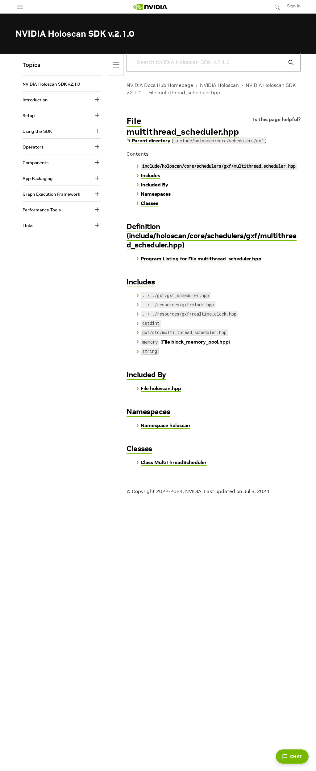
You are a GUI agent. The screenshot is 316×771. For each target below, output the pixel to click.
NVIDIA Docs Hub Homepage (160, 85)
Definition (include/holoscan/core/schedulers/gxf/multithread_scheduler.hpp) (212, 236)
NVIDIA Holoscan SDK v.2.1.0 (51, 84)
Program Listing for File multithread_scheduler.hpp (201, 258)
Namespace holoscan (165, 425)
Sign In (294, 6)
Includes (150, 175)
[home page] (150, 7)
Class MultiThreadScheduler (174, 462)
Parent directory (151, 140)
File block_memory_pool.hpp (195, 342)
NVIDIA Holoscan (219, 85)
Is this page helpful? (277, 119)
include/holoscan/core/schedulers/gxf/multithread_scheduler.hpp (219, 166)
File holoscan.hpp (161, 388)
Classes (149, 203)
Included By (154, 185)
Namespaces (156, 194)
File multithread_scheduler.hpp (184, 92)
